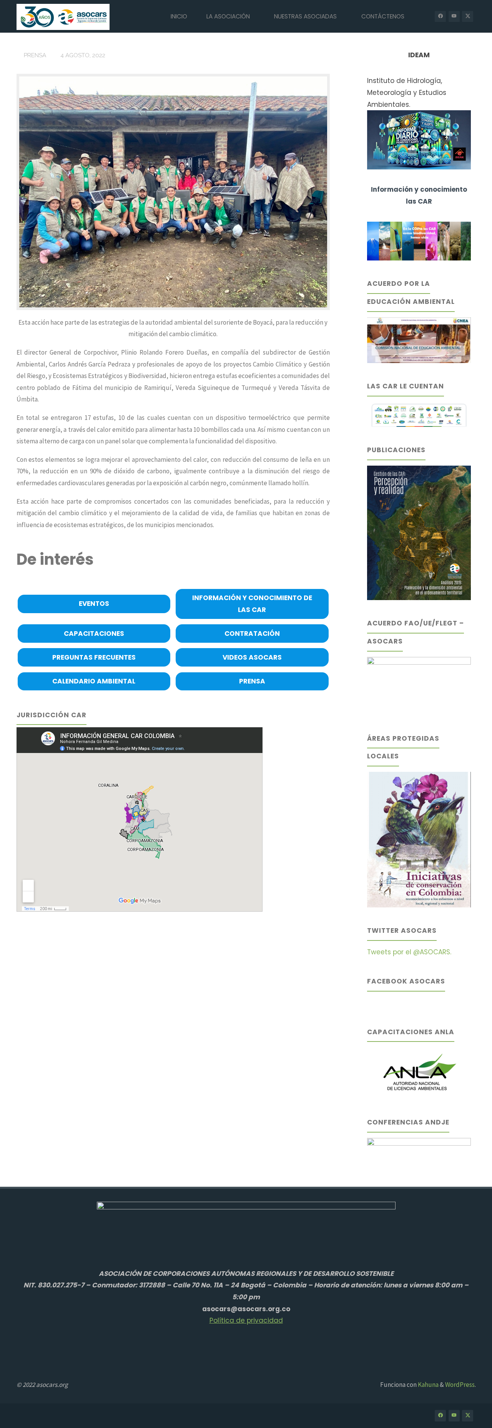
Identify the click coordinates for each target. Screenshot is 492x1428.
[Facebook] (440, 16)
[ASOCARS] (63, 16)
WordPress (460, 1384)
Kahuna (428, 1384)
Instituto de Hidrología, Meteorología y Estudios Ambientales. (406, 92)
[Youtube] (454, 16)
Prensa (35, 55)
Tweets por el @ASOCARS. (409, 952)
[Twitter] (467, 16)
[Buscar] (422, 16)
